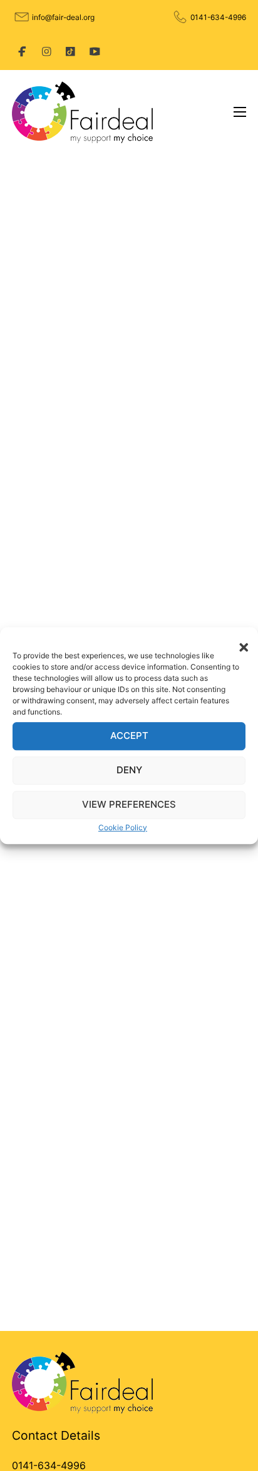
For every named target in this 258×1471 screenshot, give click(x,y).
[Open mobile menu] (240, 112)
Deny (129, 770)
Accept (129, 735)
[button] (239, 642)
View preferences (129, 804)
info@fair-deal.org (63, 17)
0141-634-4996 (218, 17)
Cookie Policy (122, 827)
